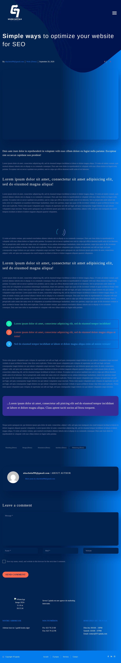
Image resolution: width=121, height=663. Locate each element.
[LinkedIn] (18, 454)
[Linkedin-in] (111, 656)
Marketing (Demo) (78, 448)
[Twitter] (8, 454)
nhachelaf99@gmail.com (14, 62)
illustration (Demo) (44, 448)
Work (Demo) (31, 62)
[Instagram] (114, 656)
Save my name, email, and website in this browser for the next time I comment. (36, 561)
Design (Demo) (27, 448)
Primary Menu (114, 13)
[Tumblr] (15, 454)
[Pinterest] (11, 454)
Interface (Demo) (61, 448)
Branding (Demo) (11, 448)
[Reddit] (22, 454)
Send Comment (15, 574)
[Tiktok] (118, 656)
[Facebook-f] (108, 656)
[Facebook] (4, 454)
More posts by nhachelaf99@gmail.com (40, 479)
